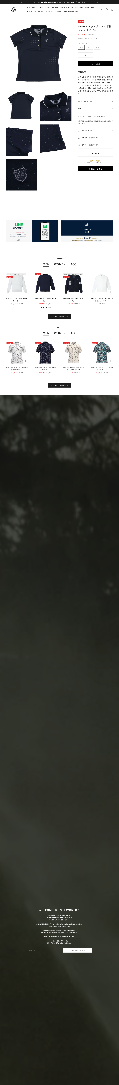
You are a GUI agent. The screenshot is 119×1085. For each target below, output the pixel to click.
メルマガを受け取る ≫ (77, 950)
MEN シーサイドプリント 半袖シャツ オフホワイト (17, 368)
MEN (28, 8)
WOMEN (35, 8)
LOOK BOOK (89, 8)
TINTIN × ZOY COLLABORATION (71, 8)
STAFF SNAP (50, 11)
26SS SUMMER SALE (71, 11)
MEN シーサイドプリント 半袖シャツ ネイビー (45, 368)
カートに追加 (95, 64)
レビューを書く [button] (95, 168)
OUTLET (55, 8)
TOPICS (29, 11)
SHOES (47, 8)
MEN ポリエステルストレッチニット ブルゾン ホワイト (102, 299)
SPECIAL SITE (39, 11)
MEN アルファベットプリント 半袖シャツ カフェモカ (73, 368)
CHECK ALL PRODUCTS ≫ (59, 316)
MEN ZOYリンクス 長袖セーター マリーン (45, 299)
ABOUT (59, 11)
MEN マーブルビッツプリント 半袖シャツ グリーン (102, 368)
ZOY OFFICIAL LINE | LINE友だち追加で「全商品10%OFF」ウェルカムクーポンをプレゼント (59, 2)
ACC (41, 8)
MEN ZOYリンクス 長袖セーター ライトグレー (17, 299)
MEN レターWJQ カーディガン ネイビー (74, 299)
